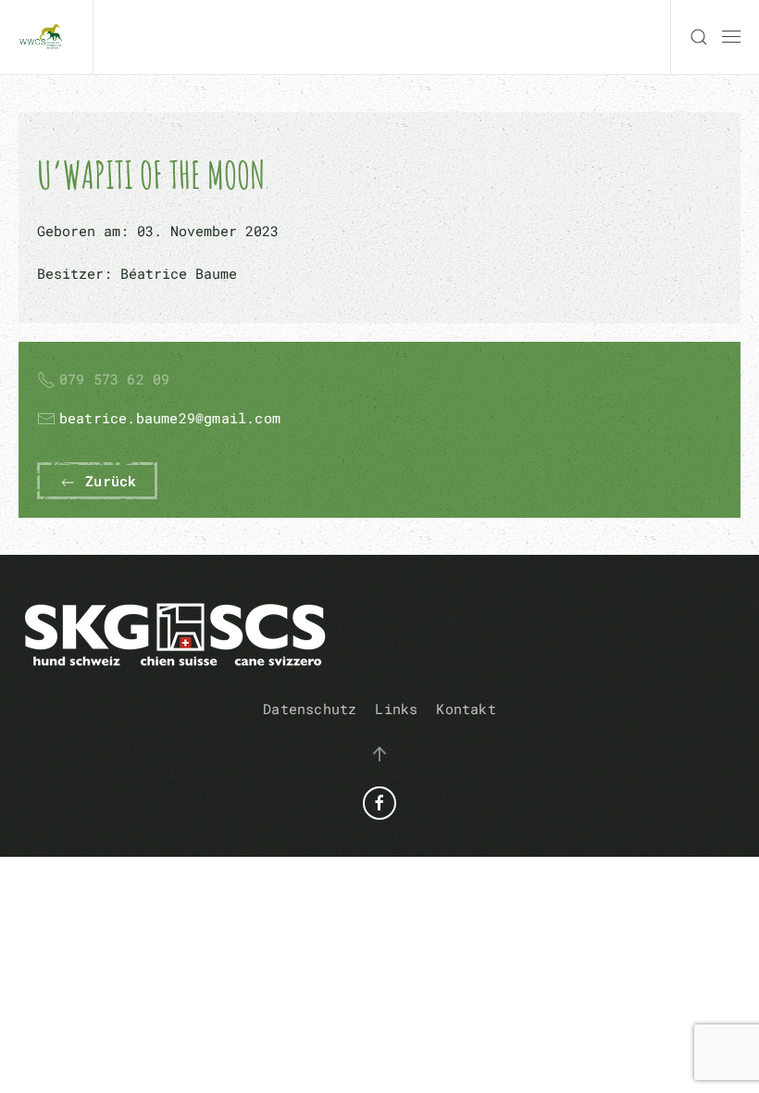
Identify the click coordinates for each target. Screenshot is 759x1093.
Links (396, 708)
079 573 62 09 (114, 379)
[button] (699, 37)
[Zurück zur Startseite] (46, 37)
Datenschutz (309, 708)
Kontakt (465, 708)
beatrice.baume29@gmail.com (169, 417)
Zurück (106, 480)
